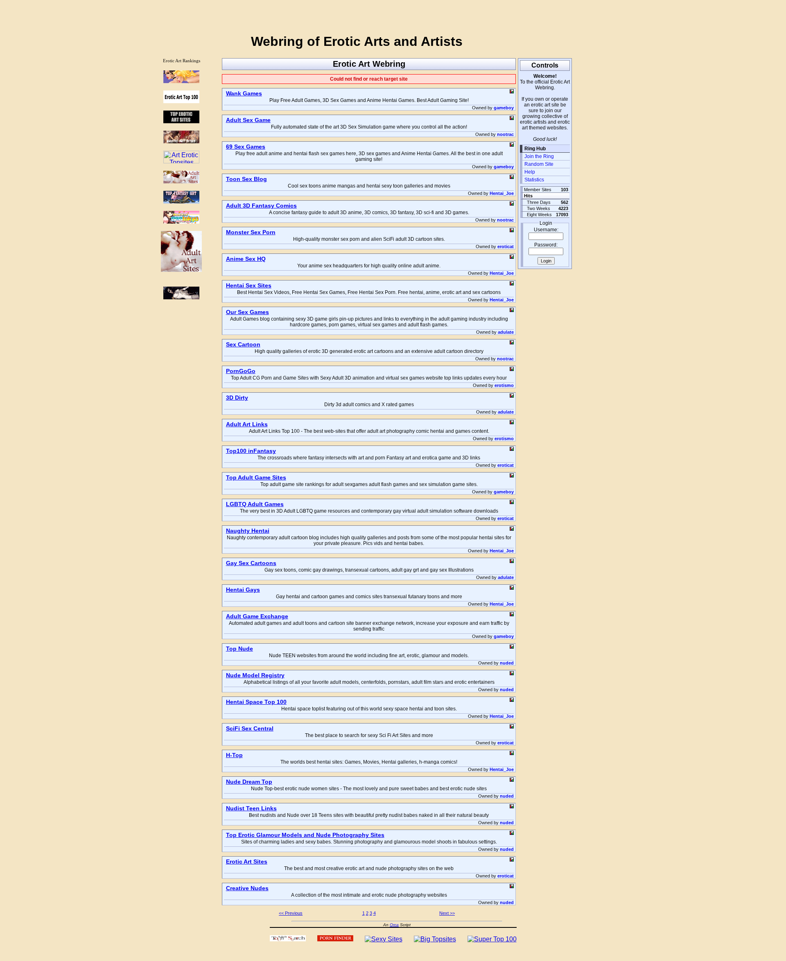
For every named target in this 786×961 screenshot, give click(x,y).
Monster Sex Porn (251, 232)
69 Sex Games (245, 146)
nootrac (505, 134)
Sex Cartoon (243, 344)
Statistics (534, 180)
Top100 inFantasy (251, 451)
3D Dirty (237, 397)
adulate (506, 332)
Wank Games (244, 93)
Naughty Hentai (247, 530)
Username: (546, 230)
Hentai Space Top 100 (256, 702)
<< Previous (291, 913)
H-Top (234, 755)
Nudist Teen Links (251, 808)
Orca (394, 925)
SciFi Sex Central (249, 728)
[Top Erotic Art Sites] (181, 121)
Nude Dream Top (249, 781)
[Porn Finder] (335, 939)
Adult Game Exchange (257, 616)
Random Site (538, 164)
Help (529, 172)
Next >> (447, 913)
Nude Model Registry (255, 675)
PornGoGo (240, 371)
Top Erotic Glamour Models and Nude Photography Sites (305, 835)
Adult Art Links (247, 424)
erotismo (504, 385)
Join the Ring (539, 156)
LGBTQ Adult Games (255, 504)
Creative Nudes (247, 888)
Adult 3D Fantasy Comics (261, 205)
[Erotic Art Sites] (181, 141)
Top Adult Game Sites (256, 477)
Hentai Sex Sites (248, 285)
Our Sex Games (247, 312)
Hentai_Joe (502, 193)
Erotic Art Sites (246, 861)
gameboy (504, 107)
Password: (546, 245)
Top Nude (239, 648)
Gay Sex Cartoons (251, 563)
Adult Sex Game (248, 120)
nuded (507, 662)
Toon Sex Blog (246, 179)
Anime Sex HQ (246, 259)
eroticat (505, 246)
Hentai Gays (243, 589)
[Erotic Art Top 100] (181, 80)
